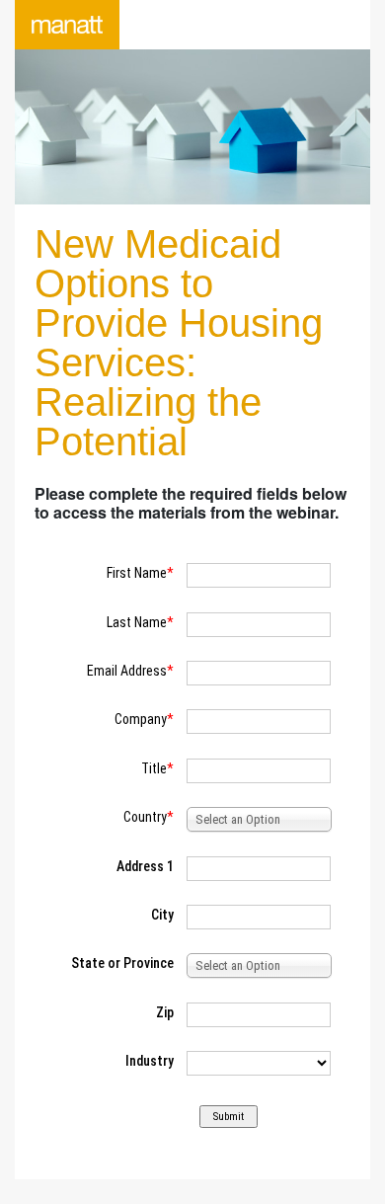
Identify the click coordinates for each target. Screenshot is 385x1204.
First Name (137, 573)
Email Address (127, 671)
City (162, 915)
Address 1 (145, 866)
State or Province (122, 963)
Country (145, 817)
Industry (149, 1061)
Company (141, 719)
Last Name (137, 622)
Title (154, 768)
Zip (165, 1012)
